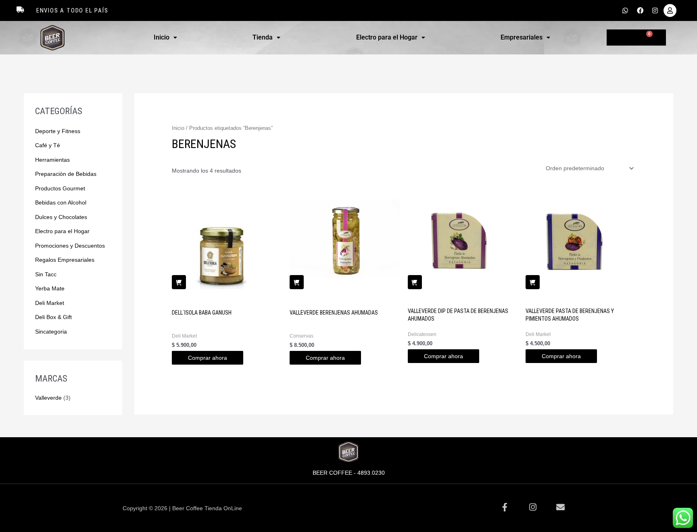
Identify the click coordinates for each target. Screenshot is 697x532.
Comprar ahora (207, 358)
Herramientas (52, 159)
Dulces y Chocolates (61, 217)
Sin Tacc (45, 274)
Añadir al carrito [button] (179, 282)
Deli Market (49, 303)
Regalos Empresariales (64, 260)
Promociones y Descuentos (70, 245)
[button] (165, 37)
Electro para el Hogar (386, 37)
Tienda (263, 37)
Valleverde (48, 397)
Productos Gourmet (60, 188)
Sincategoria (51, 331)
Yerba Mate (50, 288)
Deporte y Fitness (57, 131)
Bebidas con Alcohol (60, 202)
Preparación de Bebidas (65, 174)
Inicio (161, 37)
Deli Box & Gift (53, 317)
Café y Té (47, 145)
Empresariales (522, 37)
